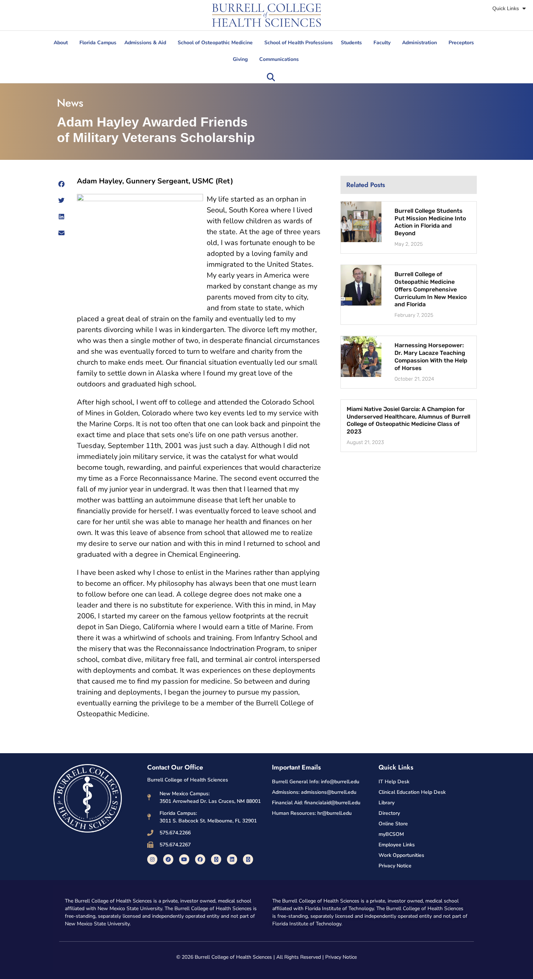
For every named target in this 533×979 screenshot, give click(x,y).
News (70, 103)
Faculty (382, 42)
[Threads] (248, 859)
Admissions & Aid (145, 42)
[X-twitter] (216, 859)
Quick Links (505, 8)
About (61, 42)
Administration (419, 42)
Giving (240, 59)
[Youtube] (184, 859)
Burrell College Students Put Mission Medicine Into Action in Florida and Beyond (430, 222)
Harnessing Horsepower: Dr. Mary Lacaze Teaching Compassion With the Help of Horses (430, 356)
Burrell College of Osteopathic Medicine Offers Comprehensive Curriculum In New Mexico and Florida (430, 289)
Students (351, 42)
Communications (279, 59)
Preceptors (461, 42)
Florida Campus (97, 42)
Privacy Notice (341, 957)
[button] (271, 77)
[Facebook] (200, 859)
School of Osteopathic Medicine (215, 42)
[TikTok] (168, 859)
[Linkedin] (232, 859)
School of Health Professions (298, 42)
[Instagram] (152, 859)
